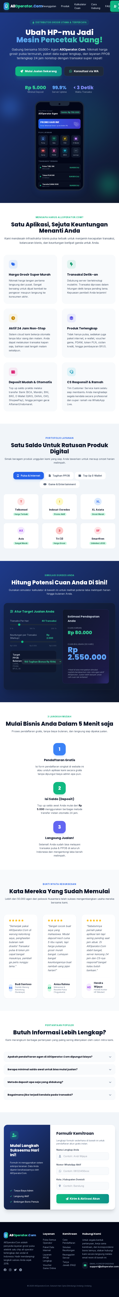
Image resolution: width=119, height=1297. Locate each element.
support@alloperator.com (104, 1266)
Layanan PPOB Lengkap (47, 1257)
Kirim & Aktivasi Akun (85, 1198)
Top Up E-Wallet (92, 475)
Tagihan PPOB (61, 475)
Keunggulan (49, 6)
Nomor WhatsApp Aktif (68, 1164)
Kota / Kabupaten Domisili (70, 1179)
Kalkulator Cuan (80, 6)
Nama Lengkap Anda (67, 1149)
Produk (65, 6)
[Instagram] (10, 1270)
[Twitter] (15, 1270)
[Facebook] (5, 1270)
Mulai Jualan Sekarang (41, 71)
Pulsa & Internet (30, 475)
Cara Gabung (95, 6)
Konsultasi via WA (86, 71)
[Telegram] (20, 1270)
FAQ (107, 6)
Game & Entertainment (62, 484)
